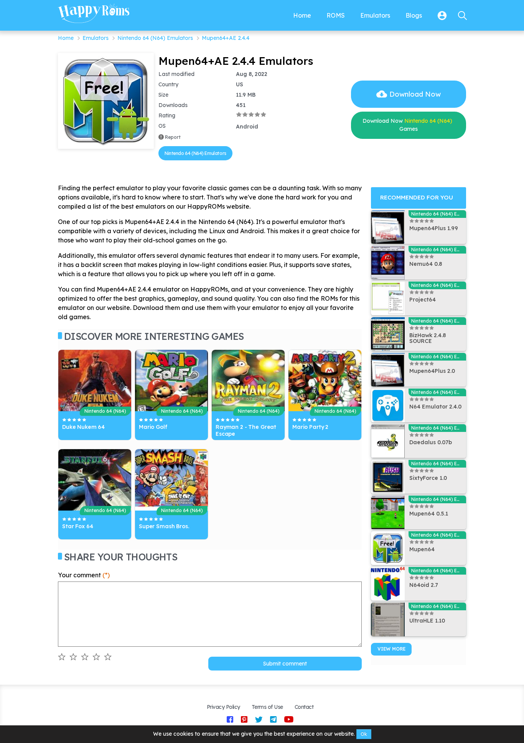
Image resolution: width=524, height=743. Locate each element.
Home (66, 38)
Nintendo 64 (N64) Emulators (155, 38)
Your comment (84, 575)
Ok (364, 734)
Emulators (95, 38)
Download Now (415, 94)
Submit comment (285, 663)
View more (391, 649)
